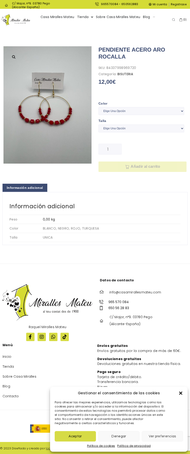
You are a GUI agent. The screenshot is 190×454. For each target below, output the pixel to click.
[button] (180, 393)
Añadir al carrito (145, 166)
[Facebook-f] (30, 337)
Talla (102, 121)
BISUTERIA (125, 74)
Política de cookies (101, 446)
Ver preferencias (162, 436)
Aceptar (75, 436)
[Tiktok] (64, 337)
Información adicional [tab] (25, 188)
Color (103, 103)
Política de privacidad (134, 446)
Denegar (118, 436)
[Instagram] (42, 337)
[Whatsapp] (53, 337)
